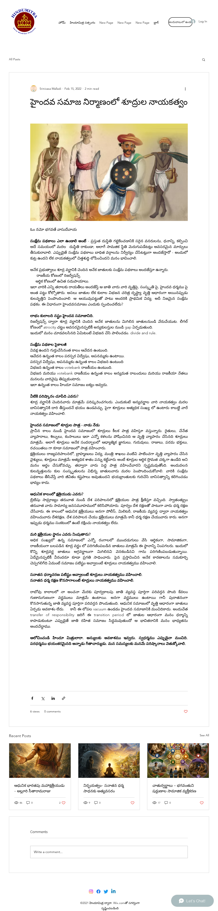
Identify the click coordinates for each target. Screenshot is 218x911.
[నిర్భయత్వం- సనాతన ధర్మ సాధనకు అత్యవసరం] (109, 760)
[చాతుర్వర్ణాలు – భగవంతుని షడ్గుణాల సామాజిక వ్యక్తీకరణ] (178, 760)
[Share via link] (64, 698)
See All (204, 735)
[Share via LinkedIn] (53, 698)
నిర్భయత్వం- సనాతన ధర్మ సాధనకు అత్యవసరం (103, 788)
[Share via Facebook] (32, 698)
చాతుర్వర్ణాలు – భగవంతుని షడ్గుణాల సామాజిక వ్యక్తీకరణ (174, 788)
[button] (204, 59)
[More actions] (185, 88)
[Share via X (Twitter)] (43, 698)
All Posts (14, 59)
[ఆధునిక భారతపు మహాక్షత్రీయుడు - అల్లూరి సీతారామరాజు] (40, 760)
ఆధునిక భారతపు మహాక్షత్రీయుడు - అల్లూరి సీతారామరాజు (39, 788)
